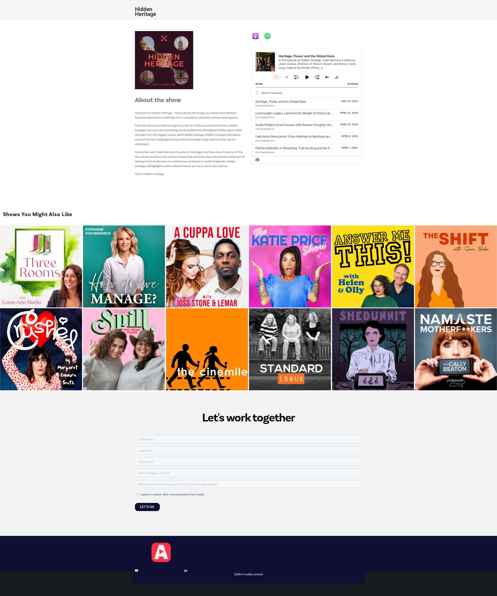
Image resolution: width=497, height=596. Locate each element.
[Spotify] (269, 36)
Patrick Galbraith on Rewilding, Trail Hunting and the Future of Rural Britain (306, 148)
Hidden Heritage (145, 11)
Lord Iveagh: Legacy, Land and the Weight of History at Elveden (298, 113)
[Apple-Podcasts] (257, 36)
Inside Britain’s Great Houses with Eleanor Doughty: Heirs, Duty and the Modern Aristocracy (318, 125)
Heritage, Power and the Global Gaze (280, 101)
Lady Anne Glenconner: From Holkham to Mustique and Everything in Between (309, 136)
